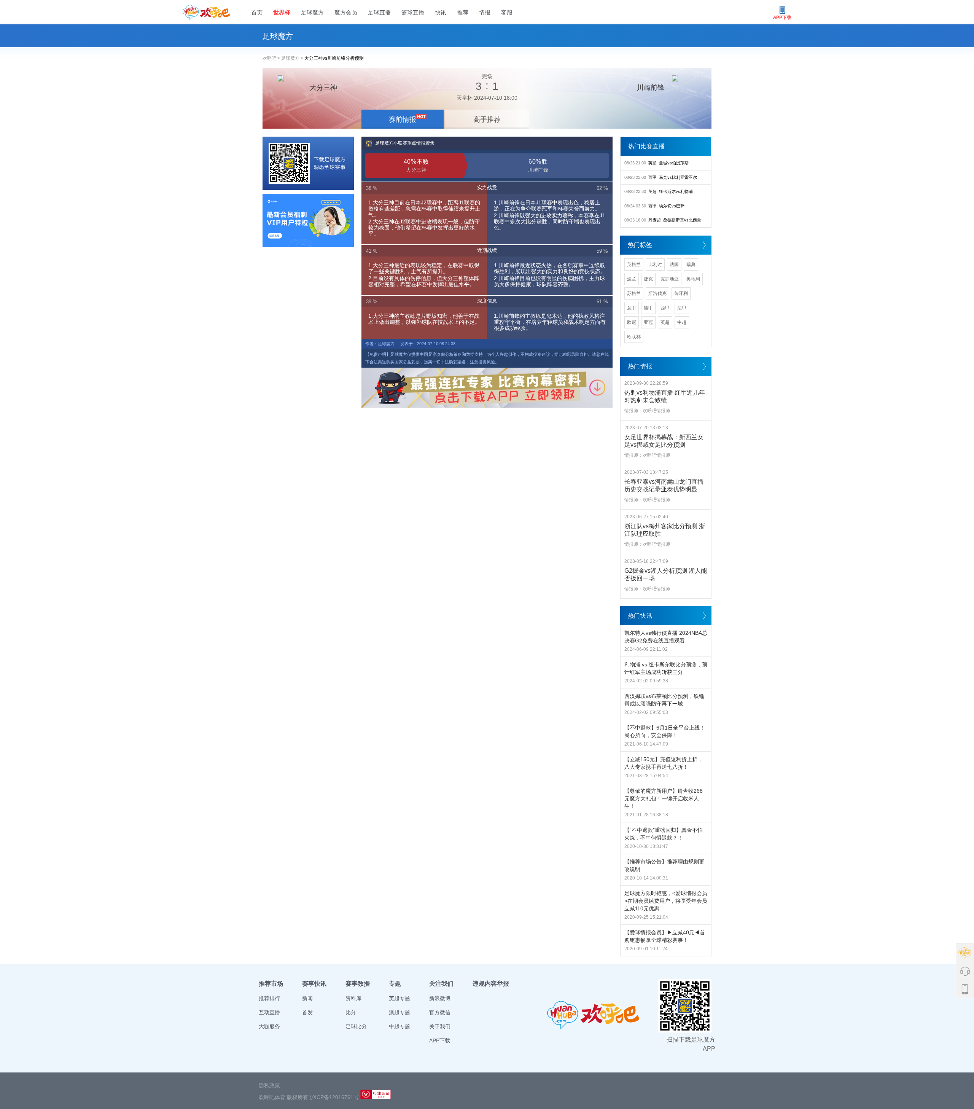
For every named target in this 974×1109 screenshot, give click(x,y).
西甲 (665, 308)
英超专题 (399, 998)
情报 (484, 12)
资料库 (353, 998)
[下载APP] (308, 163)
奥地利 (693, 279)
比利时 (655, 264)
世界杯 (281, 12)
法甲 (681, 308)
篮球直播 (412, 12)
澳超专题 (399, 1012)
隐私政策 (269, 1085)
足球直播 (379, 12)
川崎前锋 (650, 87)
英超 (665, 322)
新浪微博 (439, 998)
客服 (506, 12)
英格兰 (634, 264)
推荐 (462, 12)
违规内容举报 (491, 983)
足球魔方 (312, 12)
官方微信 (439, 1012)
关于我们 (439, 1026)
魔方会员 (345, 12)
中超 (681, 322)
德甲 (648, 308)
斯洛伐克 (657, 293)
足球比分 (356, 1026)
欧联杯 (634, 336)
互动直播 (269, 1012)
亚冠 (648, 322)
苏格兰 (634, 293)
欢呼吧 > (272, 58)
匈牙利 (681, 293)
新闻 (307, 998)
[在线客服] (308, 220)
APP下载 (439, 1040)
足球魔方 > (292, 58)
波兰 (631, 279)
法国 (674, 264)
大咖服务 (269, 1026)
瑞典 (690, 264)
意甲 (631, 308)
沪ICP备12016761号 (334, 1097)
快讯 (440, 12)
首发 (307, 1012)
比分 (350, 1012)
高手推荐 (487, 119)
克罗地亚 (669, 279)
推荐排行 (269, 998)
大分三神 (323, 87)
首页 (257, 12)
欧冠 (631, 322)
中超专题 (399, 1026)
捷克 (648, 279)
